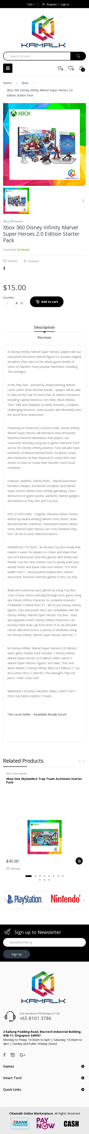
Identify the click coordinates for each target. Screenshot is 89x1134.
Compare (33, 261)
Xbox (25, 83)
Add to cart (49, 302)
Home (7, 83)
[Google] (22, 1055)
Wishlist (12, 261)
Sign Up (17, 954)
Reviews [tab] (44, 337)
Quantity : (9, 297)
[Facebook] (4, 268)
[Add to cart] (79, 861)
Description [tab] (44, 327)
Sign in (65, 4)
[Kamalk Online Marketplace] (44, 31)
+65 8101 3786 (36, 1018)
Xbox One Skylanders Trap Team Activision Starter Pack (44, 780)
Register (52, 4)
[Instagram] (13, 1055)
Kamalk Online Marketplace (32, 1113)
